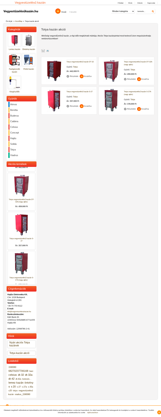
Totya (75, 67)
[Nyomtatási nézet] (49, 50)
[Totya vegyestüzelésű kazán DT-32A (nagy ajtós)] (111, 81)
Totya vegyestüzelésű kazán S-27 (80, 91)
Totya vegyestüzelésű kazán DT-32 (80, 62)
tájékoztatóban (92, 412)
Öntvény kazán (28, 49)
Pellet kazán (28, 69)
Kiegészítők (14, 92)
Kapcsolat (151, 3)
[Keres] (153, 11)
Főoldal (120, 3)
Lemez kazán (14, 49)
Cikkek (140, 3)
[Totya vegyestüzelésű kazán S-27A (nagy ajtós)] (111, 111)
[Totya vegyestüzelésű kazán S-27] (54, 111)
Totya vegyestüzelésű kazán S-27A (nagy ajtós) (137, 93)
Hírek (130, 3)
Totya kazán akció (19, 353)
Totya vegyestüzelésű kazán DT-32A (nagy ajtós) (138, 63)
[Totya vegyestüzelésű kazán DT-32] (54, 81)
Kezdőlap (18, 21)
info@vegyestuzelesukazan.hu (19, 311)
